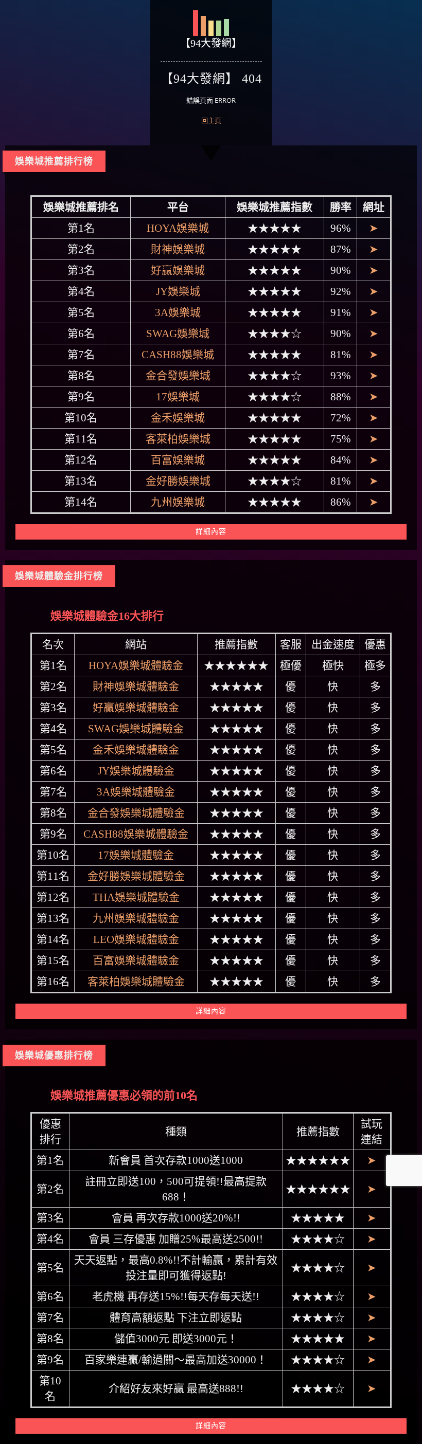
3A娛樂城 (178, 312)
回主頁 (211, 120)
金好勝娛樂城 (178, 481)
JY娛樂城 (178, 291)
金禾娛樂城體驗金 (136, 750)
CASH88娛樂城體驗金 (135, 834)
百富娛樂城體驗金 (136, 960)
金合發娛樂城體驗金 (136, 813)
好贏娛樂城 (178, 270)
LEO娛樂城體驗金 (136, 939)
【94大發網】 (211, 43)
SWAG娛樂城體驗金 (136, 729)
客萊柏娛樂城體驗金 (136, 981)
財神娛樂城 (178, 249)
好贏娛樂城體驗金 (136, 707)
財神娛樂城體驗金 (136, 686)
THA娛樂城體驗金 (136, 897)
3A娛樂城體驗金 (136, 792)
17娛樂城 (178, 397)
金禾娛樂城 (178, 418)
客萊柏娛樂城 (178, 439)
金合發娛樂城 (178, 375)
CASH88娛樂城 (178, 354)
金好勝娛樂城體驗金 (136, 876)
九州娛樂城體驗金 (136, 918)
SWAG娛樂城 (177, 333)
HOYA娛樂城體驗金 (136, 665)
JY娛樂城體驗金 (136, 771)
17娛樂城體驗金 (136, 855)
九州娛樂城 (178, 502)
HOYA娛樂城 (178, 228)
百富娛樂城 (178, 460)
